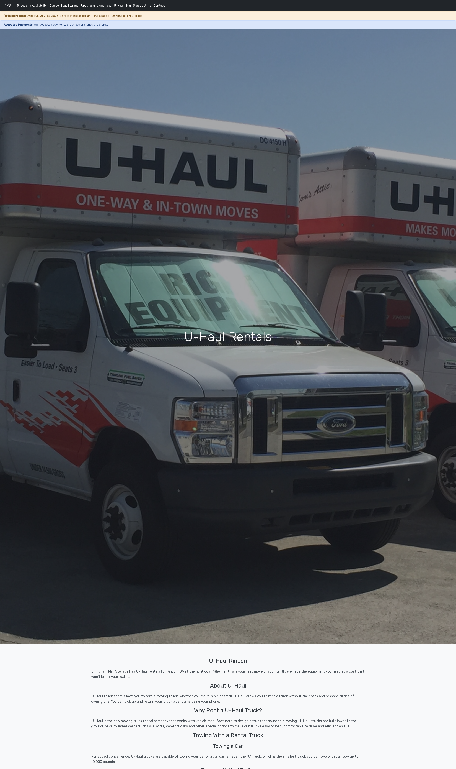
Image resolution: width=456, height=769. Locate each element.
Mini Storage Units (138, 5)
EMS (7, 6)
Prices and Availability (32, 5)
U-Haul (118, 5)
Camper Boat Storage (64, 5)
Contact (159, 5)
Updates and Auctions (96, 5)
